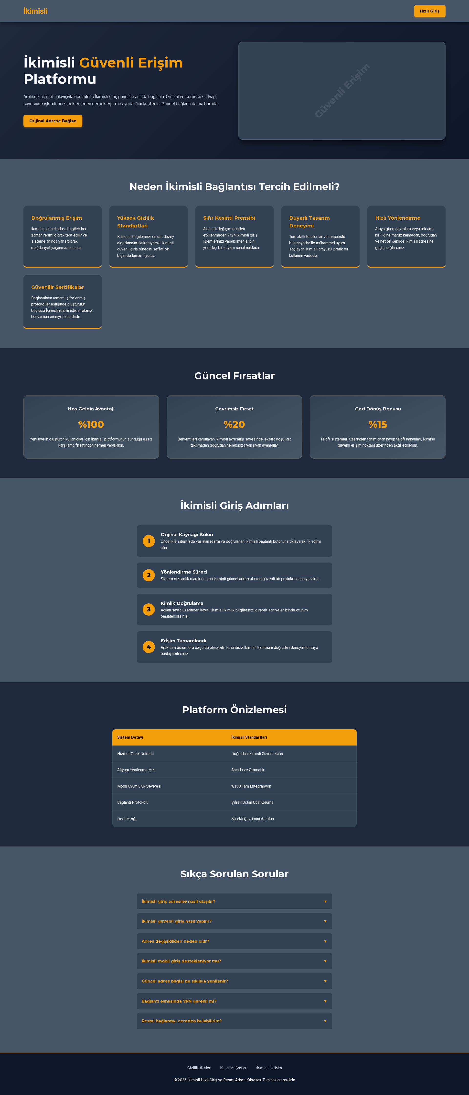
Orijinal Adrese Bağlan (52, 121)
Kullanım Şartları (233, 1068)
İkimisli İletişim (269, 1068)
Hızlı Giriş (430, 11)
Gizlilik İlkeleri (199, 1068)
